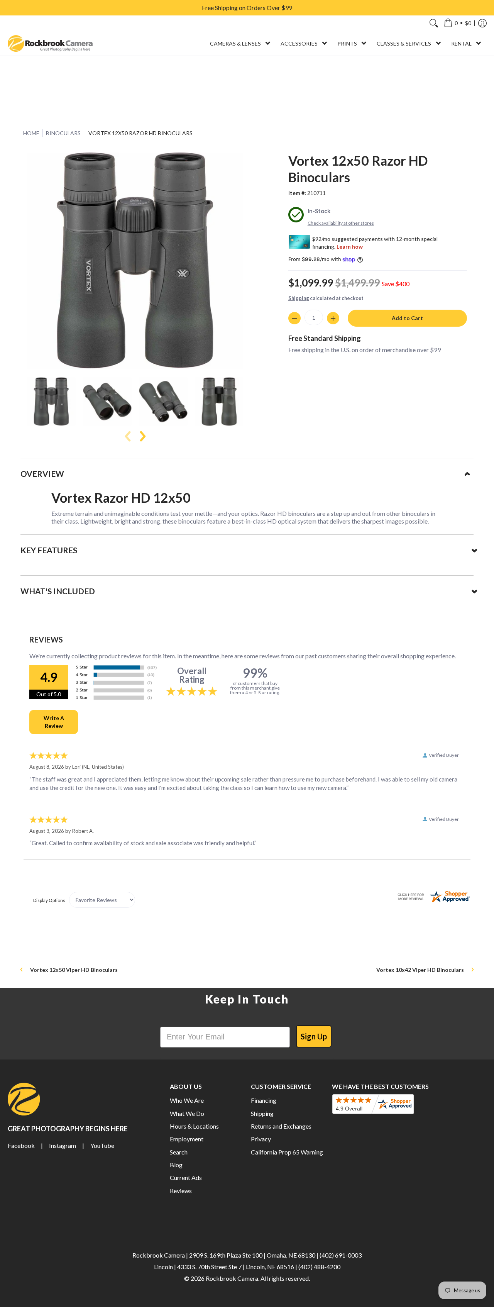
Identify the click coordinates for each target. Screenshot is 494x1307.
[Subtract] (294, 318)
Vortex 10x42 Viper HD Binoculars (420, 970)
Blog (176, 1164)
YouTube (102, 1145)
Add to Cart (407, 318)
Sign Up (314, 1036)
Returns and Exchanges (281, 1126)
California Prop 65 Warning (287, 1152)
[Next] (142, 436)
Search (179, 1152)
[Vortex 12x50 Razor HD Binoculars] (51, 401)
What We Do (187, 1113)
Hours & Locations (194, 1126)
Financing (263, 1100)
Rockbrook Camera (232, 1278)
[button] (457, 23)
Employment (186, 1139)
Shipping (298, 298)
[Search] (433, 23)
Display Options (49, 900)
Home (31, 133)
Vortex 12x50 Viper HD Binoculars (74, 970)
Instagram (62, 1145)
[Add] (333, 318)
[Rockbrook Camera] (50, 43)
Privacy (261, 1139)
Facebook (21, 1145)
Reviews (181, 1190)
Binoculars (63, 133)
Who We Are (187, 1100)
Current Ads (186, 1177)
